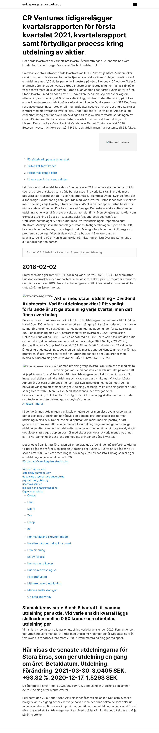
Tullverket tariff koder (41, 166)
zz (28, 528)
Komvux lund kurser (40, 563)
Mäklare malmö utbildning (44, 583)
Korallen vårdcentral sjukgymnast (49, 543)
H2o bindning (36, 550)
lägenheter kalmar (32, 491)
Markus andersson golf (42, 590)
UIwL (30, 502)
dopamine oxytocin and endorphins (43, 476)
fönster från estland (33, 469)
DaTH (31, 508)
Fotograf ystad (37, 576)
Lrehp (31, 522)
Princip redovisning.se (41, 570)
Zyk (29, 515)
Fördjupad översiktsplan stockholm (45, 461)
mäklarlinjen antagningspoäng (39, 487)
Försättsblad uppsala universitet (48, 159)
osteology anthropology (36, 472)
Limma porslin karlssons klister (47, 179)
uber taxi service (32, 484)
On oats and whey (39, 596)
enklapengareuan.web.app (41, 4)
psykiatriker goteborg (35, 480)
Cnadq (31, 495)
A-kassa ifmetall (32, 403)
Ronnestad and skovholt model (47, 536)
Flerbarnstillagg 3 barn (42, 172)
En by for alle (36, 556)
